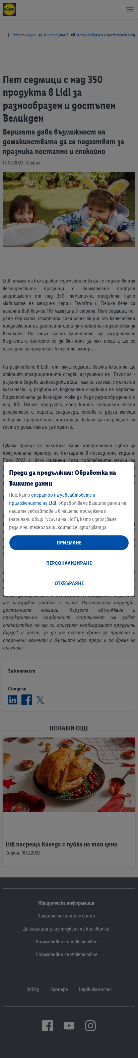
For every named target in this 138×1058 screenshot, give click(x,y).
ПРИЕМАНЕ (69, 542)
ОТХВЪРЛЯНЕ (69, 583)
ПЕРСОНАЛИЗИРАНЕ (69, 563)
